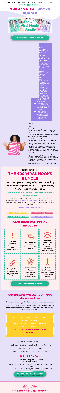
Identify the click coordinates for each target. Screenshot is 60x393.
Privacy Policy (20, 391)
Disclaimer (41, 391)
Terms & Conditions (31, 391)
